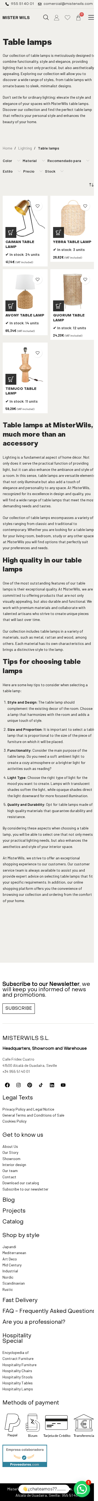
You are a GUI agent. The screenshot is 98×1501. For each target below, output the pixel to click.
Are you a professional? (33, 1322)
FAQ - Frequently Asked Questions (49, 1311)
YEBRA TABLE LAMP (72, 242)
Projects (14, 1211)
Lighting (25, 148)
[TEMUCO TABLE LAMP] (25, 365)
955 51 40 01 (72, 1495)
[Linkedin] (52, 1085)
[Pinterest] (30, 1085)
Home (7, 148)
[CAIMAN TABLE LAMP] (25, 218)
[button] (91, 17)
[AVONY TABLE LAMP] (25, 291)
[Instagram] (18, 1085)
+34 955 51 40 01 (16, 1071)
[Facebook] (7, 1085)
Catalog (12, 1222)
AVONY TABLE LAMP (24, 315)
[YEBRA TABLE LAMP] (73, 218)
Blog (8, 1200)
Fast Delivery (20, 1300)
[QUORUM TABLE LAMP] (73, 291)
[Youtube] (63, 1085)
